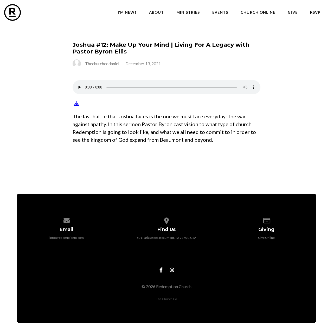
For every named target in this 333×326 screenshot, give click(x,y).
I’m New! (127, 12)
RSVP (315, 12)
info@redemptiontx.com (66, 238)
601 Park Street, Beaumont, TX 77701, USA (166, 238)
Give (292, 12)
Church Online (258, 12)
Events (220, 12)
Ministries (188, 12)
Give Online (266, 238)
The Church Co (166, 299)
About (156, 12)
